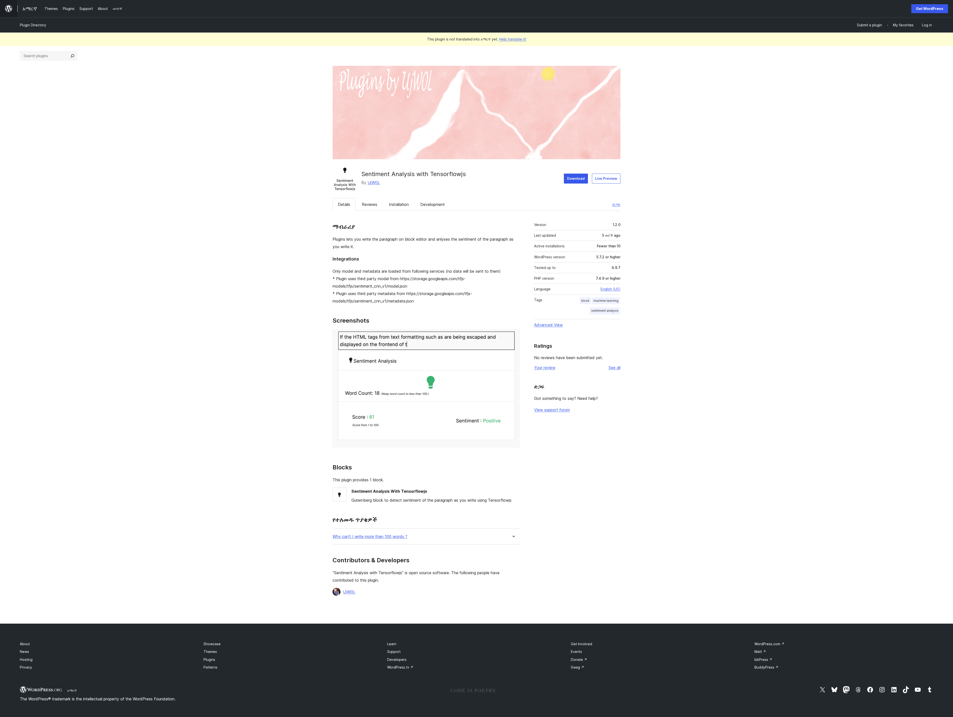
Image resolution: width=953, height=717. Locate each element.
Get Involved (581, 644)
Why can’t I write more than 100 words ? (370, 536)
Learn (391, 644)
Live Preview (606, 178)
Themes (210, 651)
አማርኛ (72, 690)
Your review (544, 367)
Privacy (26, 667)
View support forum (552, 409)
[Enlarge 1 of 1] (513, 336)
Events (576, 651)
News (24, 651)
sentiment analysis (604, 310)
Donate (579, 659)
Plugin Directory (33, 25)
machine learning (605, 300)
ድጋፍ (616, 204)
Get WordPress (929, 8)
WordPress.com (769, 644)
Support (394, 651)
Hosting (26, 659)
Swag (577, 667)
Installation (399, 204)
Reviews (369, 204)
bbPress (763, 659)
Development (432, 204)
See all (614, 367)
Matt (760, 651)
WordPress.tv (400, 667)
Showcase (212, 644)
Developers (397, 659)
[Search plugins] (72, 56)
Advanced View (548, 324)
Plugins (209, 659)
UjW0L (374, 182)
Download (576, 178)
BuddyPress (766, 667)
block (585, 300)
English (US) (610, 289)
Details (344, 204)
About (25, 644)
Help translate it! (512, 39)
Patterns (210, 667)
